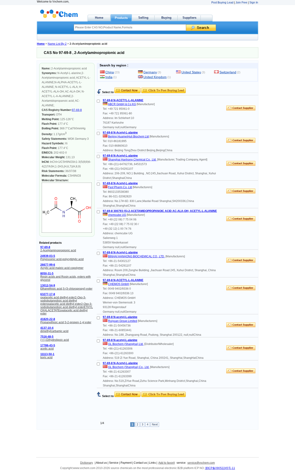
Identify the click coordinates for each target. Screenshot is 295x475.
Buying (166, 17)
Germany (150, 72)
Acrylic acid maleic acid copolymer (61, 268)
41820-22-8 (47, 319)
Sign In (253, 2)
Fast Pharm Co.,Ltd (120, 187)
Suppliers (189, 17)
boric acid (46, 357)
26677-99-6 (47, 264)
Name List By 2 (57, 43)
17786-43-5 (47, 345)
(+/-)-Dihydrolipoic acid (54, 339)
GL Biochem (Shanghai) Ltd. (126, 344)
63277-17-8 (47, 294)
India (108, 77)
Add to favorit (166, 462)
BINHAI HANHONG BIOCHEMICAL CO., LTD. (136, 256)
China (109, 72)
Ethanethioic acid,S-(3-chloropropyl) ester (66, 288)
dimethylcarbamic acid (54, 331)
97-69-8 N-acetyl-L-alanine (120, 317)
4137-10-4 (46, 328)
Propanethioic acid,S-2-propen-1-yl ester (65, 322)
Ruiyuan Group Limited (122, 321)
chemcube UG (117, 215)
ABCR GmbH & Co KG (122, 104)
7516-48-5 (46, 336)
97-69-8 (77, 110)
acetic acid (47, 348)
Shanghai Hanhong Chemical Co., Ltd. (132, 159)
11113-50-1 (47, 354)
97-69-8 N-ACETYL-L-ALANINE (123, 100)
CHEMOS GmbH (118, 284)
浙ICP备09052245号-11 (220, 468)
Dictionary (86, 462)
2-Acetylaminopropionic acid (58, 250)
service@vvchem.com (201, 462)
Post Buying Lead (222, 2)
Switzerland (227, 72)
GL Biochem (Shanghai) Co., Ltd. (128, 367)
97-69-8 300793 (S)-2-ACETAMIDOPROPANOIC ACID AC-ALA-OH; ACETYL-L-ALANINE (160, 211)
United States (191, 72)
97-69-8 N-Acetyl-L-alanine (120, 132)
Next (155, 424)
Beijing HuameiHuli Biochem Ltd (128, 136)
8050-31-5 (46, 273)
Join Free (241, 2)
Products (121, 18)
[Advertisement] (151, 86)
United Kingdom (155, 77)
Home (99, 17)
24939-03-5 (47, 256)
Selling (143, 17)
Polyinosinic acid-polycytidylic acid (62, 259)
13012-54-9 (47, 285)
